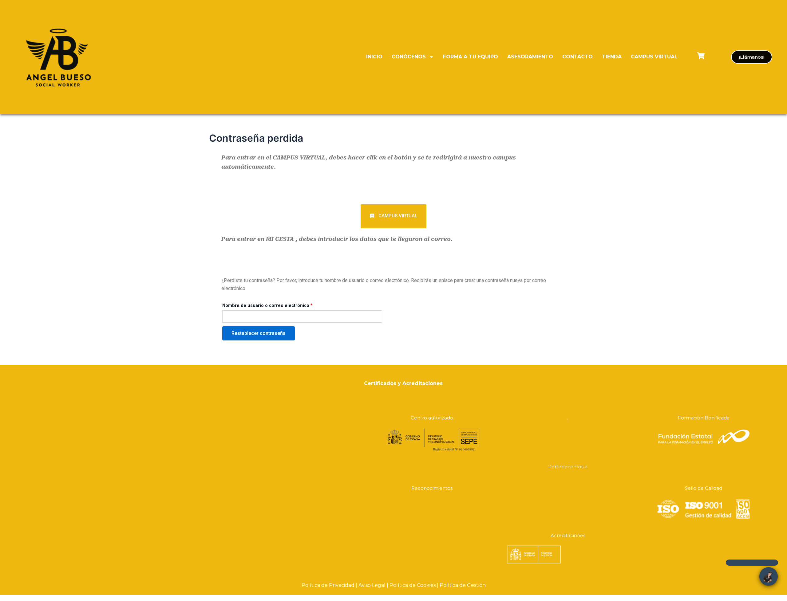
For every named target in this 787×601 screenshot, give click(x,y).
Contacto (577, 57)
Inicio (374, 57)
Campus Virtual (654, 57)
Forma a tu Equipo (470, 57)
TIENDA (612, 57)
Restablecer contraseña (258, 333)
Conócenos (409, 57)
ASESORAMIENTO (530, 57)
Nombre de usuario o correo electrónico (267, 305)
